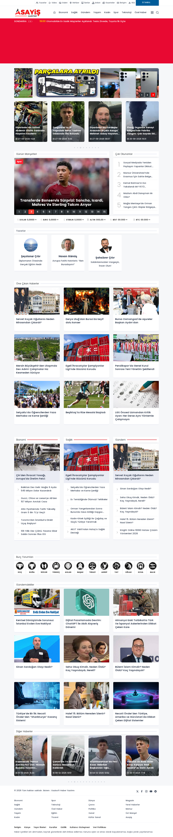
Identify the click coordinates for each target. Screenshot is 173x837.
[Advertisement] (86, 44)
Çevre (91, 804)
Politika (92, 809)
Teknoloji (126, 12)
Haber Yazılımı (67, 790)
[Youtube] (151, 791)
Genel (91, 813)
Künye (27, 827)
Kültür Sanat (95, 817)
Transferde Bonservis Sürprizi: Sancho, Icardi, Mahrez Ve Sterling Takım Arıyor (86, 21)
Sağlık (74, 12)
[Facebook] (141, 791)
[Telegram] (155, 791)
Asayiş (129, 817)
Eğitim (54, 813)
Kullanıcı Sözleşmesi (80, 827)
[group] (30, 253)
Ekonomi (63, 12)
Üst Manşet (131, 813)
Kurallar (53, 827)
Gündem (85, 12)
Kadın (107, 12)
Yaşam (97, 12)
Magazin (130, 800)
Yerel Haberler (133, 804)
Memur (129, 809)
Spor (116, 12)
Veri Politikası (99, 827)
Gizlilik (63, 827)
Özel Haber (140, 12)
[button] (74, 147)
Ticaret (54, 817)
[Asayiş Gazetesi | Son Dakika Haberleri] (27, 12)
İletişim (17, 827)
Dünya (92, 800)
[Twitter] (137, 791)
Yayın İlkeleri (40, 827)
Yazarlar (21, 230)
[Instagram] (146, 791)
